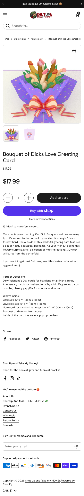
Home (6, 38)
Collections (20, 38)
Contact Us (10, 410)
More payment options (42, 219)
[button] (77, 15)
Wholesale (9, 415)
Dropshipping (11, 406)
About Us (8, 396)
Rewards (8, 425)
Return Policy (11, 420)
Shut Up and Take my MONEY (42, 480)
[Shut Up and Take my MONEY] (41, 15)
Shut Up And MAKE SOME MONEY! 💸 (25, 401)
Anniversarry (37, 38)
